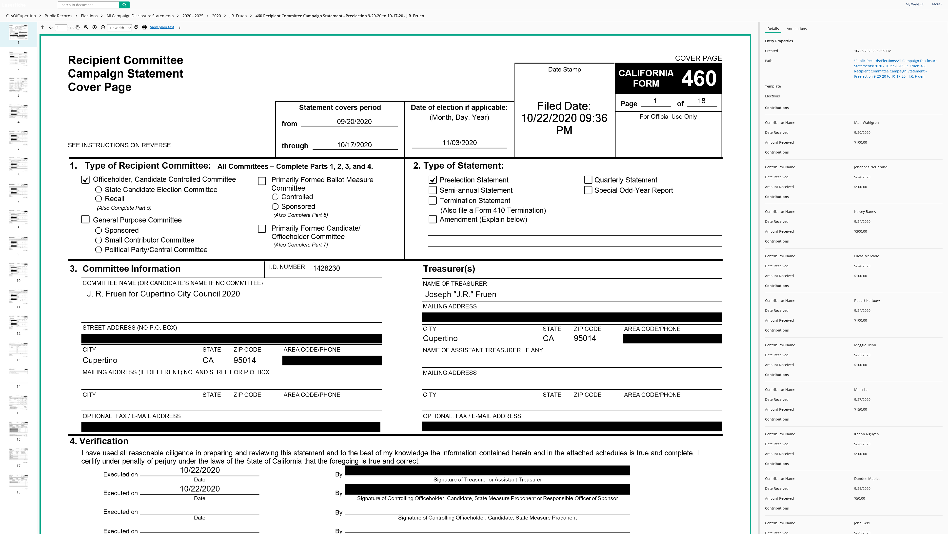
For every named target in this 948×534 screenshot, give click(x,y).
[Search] (124, 4)
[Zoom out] (103, 27)
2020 (217, 16)
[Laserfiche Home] (25, 5)
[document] (854, 278)
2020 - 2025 (193, 16)
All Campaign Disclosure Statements (140, 16)
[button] (18, 34)
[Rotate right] (136, 27)
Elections (90, 16)
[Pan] (78, 27)
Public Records (59, 16)
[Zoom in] (94, 27)
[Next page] (51, 27)
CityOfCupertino (21, 16)
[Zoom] (86, 27)
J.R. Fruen (239, 16)
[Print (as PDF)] (144, 27)
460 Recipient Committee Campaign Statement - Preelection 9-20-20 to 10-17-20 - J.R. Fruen (340, 16)
